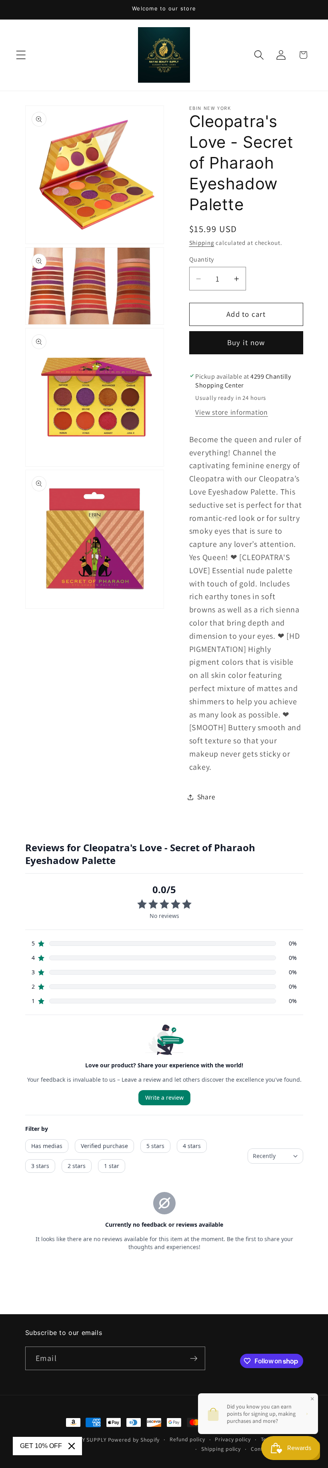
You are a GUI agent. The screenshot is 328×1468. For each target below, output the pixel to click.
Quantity (201, 259)
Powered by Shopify (134, 1439)
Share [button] (206, 796)
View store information (231, 412)
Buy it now (246, 342)
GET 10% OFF (41, 1445)
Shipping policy (221, 1448)
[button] (21, 55)
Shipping (201, 242)
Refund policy (187, 1439)
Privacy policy (232, 1439)
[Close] (71, 1446)
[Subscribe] (194, 1358)
